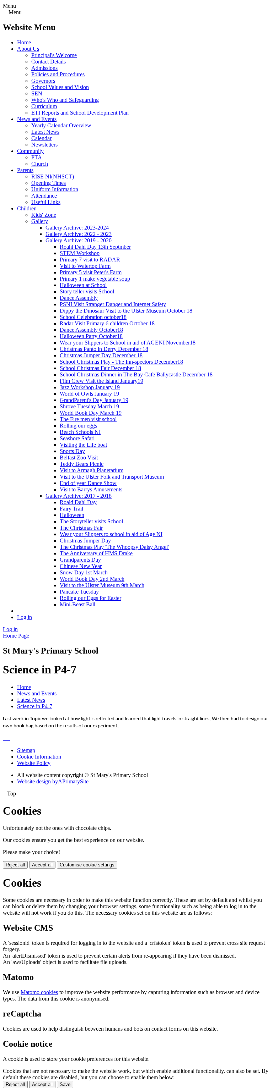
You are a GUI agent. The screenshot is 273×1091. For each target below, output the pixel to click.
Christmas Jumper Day (85, 541)
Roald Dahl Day (78, 502)
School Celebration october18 (93, 317)
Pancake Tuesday (79, 592)
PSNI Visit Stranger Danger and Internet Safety (113, 304)
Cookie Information (39, 757)
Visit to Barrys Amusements (91, 489)
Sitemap (26, 750)
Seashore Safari (77, 438)
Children (27, 208)
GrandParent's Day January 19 (94, 400)
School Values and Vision (60, 87)
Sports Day (72, 451)
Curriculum (44, 106)
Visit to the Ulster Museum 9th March (102, 585)
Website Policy (33, 763)
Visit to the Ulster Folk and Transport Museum (112, 477)
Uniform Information (54, 189)
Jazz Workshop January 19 (90, 387)
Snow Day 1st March (84, 572)
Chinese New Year (81, 566)
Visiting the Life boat (83, 445)
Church (39, 164)
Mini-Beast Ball (77, 604)
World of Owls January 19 (89, 394)
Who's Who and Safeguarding (65, 100)
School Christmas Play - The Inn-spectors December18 (121, 362)
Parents (25, 170)
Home (24, 42)
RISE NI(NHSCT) (52, 176)
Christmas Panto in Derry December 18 (104, 349)
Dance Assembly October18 (91, 330)
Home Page (16, 636)
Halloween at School (83, 285)
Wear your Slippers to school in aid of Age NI (111, 534)
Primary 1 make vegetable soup (95, 279)
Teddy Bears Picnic (81, 464)
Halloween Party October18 (91, 336)
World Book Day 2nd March (92, 579)
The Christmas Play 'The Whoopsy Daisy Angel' (114, 547)
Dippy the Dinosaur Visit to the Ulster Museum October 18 (126, 311)
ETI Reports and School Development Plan (80, 113)
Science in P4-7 (34, 706)
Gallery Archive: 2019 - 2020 (79, 240)
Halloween (72, 515)
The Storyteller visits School (91, 521)
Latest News (45, 132)
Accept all (42, 864)
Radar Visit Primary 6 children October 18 (107, 323)
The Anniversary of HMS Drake (96, 553)
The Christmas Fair (81, 528)
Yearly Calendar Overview (61, 125)
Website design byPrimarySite (53, 781)
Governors (43, 81)
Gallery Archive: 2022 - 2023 (79, 234)
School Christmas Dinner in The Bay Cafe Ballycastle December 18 (136, 374)
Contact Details (48, 62)
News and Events (37, 119)
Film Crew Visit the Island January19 (101, 381)
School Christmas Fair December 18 (100, 368)
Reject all (15, 864)
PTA (36, 157)
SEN (36, 93)
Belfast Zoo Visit (79, 457)
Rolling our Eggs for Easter (90, 598)
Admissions (44, 68)
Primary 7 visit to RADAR (90, 260)
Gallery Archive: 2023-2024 (77, 228)
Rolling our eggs (78, 426)
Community (30, 151)
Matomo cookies (39, 992)
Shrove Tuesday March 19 (89, 406)
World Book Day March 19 (91, 413)
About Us (28, 49)
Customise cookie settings (87, 864)
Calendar (41, 138)
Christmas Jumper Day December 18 (101, 355)
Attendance (44, 196)
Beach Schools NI (80, 432)
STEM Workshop (80, 253)
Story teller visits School (87, 291)
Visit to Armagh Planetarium (91, 470)
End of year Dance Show (88, 483)
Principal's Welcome (54, 55)
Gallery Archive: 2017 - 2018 (79, 496)
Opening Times (48, 183)
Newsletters (44, 145)
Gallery (39, 221)
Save (65, 1084)
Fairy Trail (71, 509)
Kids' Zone (43, 215)
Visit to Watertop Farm (85, 266)
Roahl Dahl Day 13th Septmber (95, 247)
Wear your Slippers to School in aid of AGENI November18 (128, 343)
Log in (24, 617)
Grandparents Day (80, 560)
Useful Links (45, 202)
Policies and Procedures (58, 74)
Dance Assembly (79, 298)
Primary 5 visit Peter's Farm (91, 272)
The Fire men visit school (88, 419)
